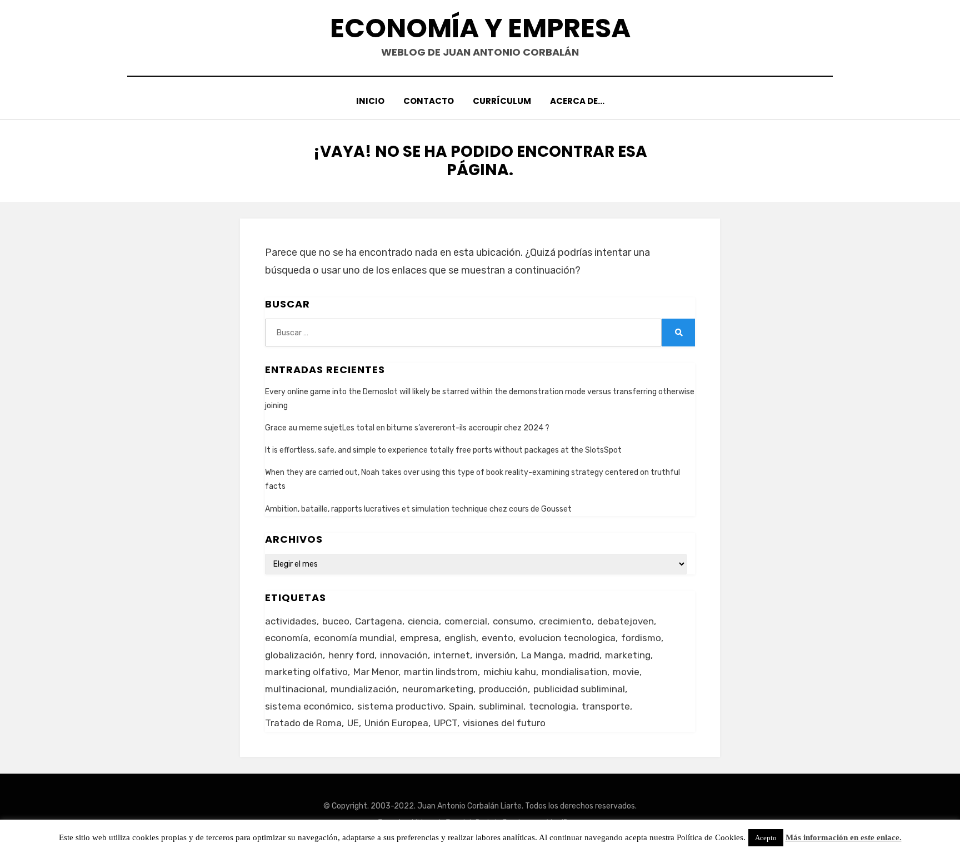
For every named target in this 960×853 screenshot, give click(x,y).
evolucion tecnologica (567, 637)
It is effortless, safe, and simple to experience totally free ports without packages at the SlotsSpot (443, 450)
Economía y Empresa (480, 28)
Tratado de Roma (303, 722)
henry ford (351, 655)
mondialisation (574, 671)
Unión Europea (396, 722)
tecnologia (552, 706)
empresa (419, 637)
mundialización (364, 689)
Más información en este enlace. (844, 837)
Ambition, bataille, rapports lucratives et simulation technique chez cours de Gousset (418, 509)
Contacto (428, 101)
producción (503, 689)
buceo (335, 621)
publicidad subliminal (579, 689)
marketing (628, 655)
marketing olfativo (306, 671)
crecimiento (565, 621)
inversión (496, 655)
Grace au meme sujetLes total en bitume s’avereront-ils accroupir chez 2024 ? (407, 428)
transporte (606, 706)
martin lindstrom (441, 671)
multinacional (295, 689)
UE (353, 722)
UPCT (445, 722)
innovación (404, 655)
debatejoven (625, 621)
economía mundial (354, 637)
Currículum (502, 101)
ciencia (423, 621)
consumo (513, 621)
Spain (461, 706)
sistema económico (308, 706)
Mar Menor (375, 671)
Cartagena (378, 621)
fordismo (641, 637)
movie (626, 671)
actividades (291, 621)
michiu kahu (509, 671)
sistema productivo (400, 706)
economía (286, 637)
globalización (294, 655)
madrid (584, 655)
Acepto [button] (766, 838)
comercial (465, 621)
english (460, 637)
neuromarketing (437, 689)
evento (497, 637)
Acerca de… (577, 101)
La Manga (542, 655)
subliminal (501, 706)
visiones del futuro (504, 722)
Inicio (370, 101)
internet (451, 655)
